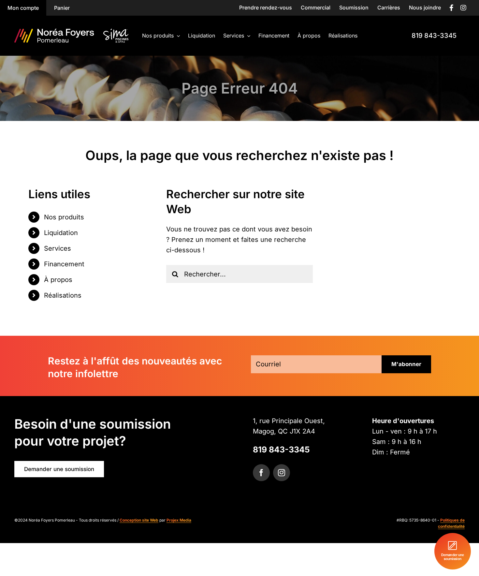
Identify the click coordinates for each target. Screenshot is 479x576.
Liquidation (61, 233)
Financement (64, 264)
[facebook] (261, 472)
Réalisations (62, 295)
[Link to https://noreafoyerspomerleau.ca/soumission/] (452, 551)
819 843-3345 (281, 449)
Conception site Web (139, 520)
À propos (58, 280)
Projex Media (179, 520)
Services (57, 248)
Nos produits (64, 217)
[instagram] (281, 472)
